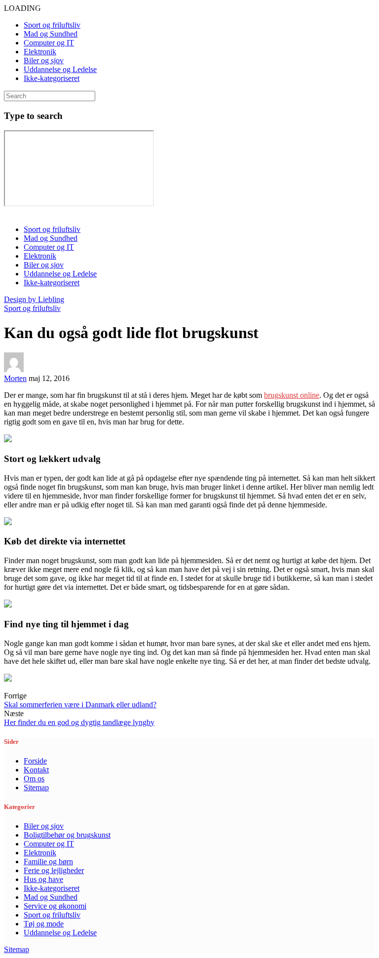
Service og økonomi (55, 906)
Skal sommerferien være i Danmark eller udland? (80, 704)
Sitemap (36, 787)
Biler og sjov (44, 60)
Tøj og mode (44, 924)
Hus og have (43, 879)
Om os (34, 778)
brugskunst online (291, 395)
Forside (35, 761)
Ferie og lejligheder (54, 870)
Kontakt (36, 770)
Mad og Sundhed (50, 34)
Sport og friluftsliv (52, 25)
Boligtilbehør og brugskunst (67, 835)
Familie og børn (48, 861)
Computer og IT (49, 42)
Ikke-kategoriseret (51, 78)
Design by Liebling (34, 299)
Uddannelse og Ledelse (60, 69)
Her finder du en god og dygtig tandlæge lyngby (79, 722)
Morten (15, 378)
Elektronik (40, 51)
